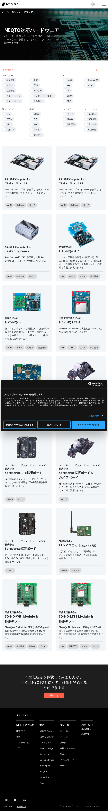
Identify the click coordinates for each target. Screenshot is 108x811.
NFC (36, 124)
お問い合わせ (87, 724)
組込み (70, 119)
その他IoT (38, 101)
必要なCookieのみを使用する (20, 424)
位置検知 (92, 129)
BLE (35, 119)
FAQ (62, 754)
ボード (70, 114)
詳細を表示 (94, 416)
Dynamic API (45, 777)
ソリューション (23, 742)
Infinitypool (45, 765)
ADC (69, 101)
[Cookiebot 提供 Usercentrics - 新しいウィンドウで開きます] (92, 384)
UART (69, 80)
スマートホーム (13, 101)
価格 (18, 736)
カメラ (37, 129)
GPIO (69, 95)
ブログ (63, 742)
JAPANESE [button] (21, 806)
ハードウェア (45, 742)
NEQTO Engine (47, 731)
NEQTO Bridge (46, 748)
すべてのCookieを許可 (88, 424)
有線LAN (10, 129)
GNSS (36, 114)
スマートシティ (13, 95)
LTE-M (9, 119)
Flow (42, 783)
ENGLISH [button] (8, 806)
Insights (43, 771)
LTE (8, 114)
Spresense (44, 754)
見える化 (92, 124)
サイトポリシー (92, 806)
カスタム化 (52, 424)
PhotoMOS (93, 80)
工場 (36, 85)
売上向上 (92, 114)
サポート (64, 765)
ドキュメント (66, 760)
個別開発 (71, 124)
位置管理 (10, 90)
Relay (90, 85)
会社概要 (85, 729)
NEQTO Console (47, 736)
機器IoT (9, 85)
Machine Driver (47, 760)
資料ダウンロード (68, 748)
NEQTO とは (22, 731)
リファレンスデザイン (43, 95)
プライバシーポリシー (69, 806)
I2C (68, 90)
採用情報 (85, 733)
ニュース (64, 731)
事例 (18, 747)
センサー (38, 90)
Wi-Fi (8, 124)
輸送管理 (10, 80)
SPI (68, 85)
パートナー (65, 736)
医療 (36, 80)
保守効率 (92, 119)
